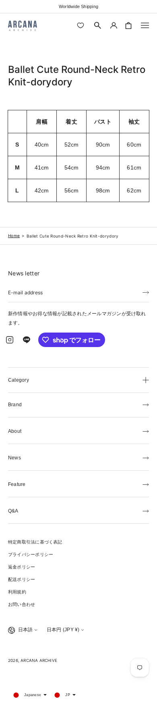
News (14, 458)
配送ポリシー (21, 579)
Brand (15, 404)
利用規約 (17, 591)
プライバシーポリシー (30, 554)
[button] (98, 25)
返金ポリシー (21, 566)
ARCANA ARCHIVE (39, 660)
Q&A (13, 511)
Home (14, 235)
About (14, 431)
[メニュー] (145, 25)
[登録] (146, 292)
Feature (17, 484)
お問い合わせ (21, 604)
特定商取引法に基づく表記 (35, 542)
